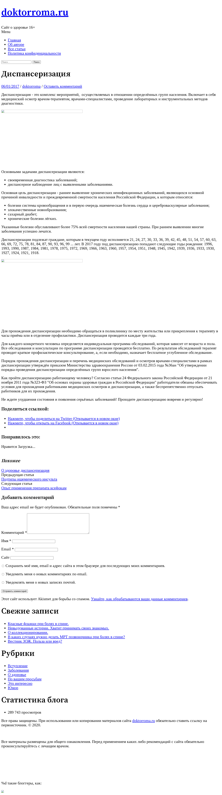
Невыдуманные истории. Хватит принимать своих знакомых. (58, 628)
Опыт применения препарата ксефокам (33, 488)
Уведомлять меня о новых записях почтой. (41, 582)
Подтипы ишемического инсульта (29, 479)
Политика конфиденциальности (34, 53)
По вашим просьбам (24, 679)
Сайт (5, 557)
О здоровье (10, 470)
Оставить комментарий (63, 86)
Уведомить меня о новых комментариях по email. (46, 574)
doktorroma (31, 86)
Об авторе (16, 44)
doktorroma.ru (34, 13)
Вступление (18, 666)
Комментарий (14, 532)
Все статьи (17, 49)
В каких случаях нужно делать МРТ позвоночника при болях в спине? (66, 637)
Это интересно (20, 683)
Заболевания (18, 670)
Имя (6, 541)
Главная (14, 40)
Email (7, 549)
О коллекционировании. (28, 632)
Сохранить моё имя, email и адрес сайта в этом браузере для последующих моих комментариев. (85, 566)
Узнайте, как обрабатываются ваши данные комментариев (139, 599)
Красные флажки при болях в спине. (38, 624)
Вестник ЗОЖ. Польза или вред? (35, 641)
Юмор (13, 688)
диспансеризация (35, 470)
